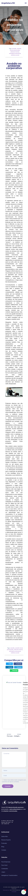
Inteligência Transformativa (9, 875)
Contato (3, 850)
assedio (14, 48)
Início (11, 16)
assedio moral (19, 648)
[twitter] (4, 816)
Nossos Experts (6, 840)
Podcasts (4, 843)
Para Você (4, 865)
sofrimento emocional (15, 53)
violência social (15, 55)
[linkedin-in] (8, 816)
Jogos (3, 872)
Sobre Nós (4, 836)
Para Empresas (5, 862)
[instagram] (11, 816)
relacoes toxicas (14, 51)
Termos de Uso (6, 890)
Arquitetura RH (8, 3)
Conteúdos (4, 868)
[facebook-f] (1, 816)
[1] (23, 893)
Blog (16, 16)
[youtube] (6, 816)
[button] (9, 663)
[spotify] (13, 816)
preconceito (16, 50)
